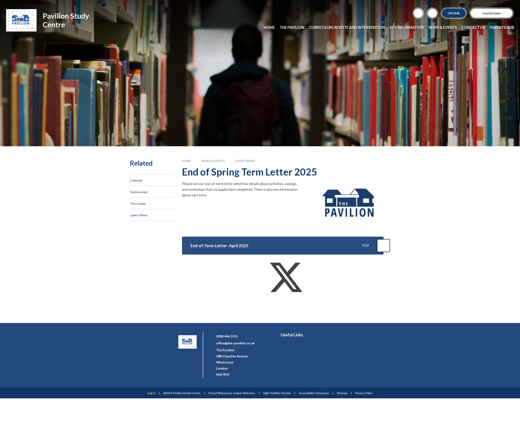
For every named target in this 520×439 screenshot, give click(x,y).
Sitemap (342, 393)
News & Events (213, 161)
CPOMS (454, 13)
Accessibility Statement (314, 393)
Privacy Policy (364, 393)
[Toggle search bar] (418, 13)
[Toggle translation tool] (432, 13)
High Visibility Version (277, 393)
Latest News (245, 161)
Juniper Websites (244, 393)
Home (186, 161)
